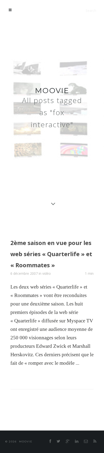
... (77, 372)
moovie (52, 90)
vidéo (46, 282)
